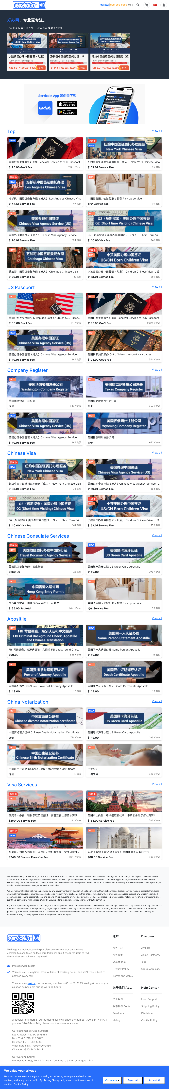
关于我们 (118, 999)
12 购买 (77, 773)
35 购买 (156, 167)
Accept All (154, 1080)
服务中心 (118, 947)
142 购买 (155, 240)
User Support (149, 999)
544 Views (154, 359)
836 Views (75, 654)
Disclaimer (147, 1013)
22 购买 (77, 276)
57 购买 (77, 203)
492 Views (154, 856)
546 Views (75, 405)
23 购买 (77, 571)
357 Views (154, 405)
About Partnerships (152, 954)
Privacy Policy (121, 968)
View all (157, 130)
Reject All (133, 1080)
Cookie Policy (21, 1084)
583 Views (154, 820)
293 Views (154, 571)
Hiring (116, 1020)
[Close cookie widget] (165, 1070)
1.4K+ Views (75, 608)
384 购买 (76, 240)
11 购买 (156, 654)
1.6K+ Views (75, 856)
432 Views (154, 773)
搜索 (143, 961)
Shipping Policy (150, 1006)
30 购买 (156, 203)
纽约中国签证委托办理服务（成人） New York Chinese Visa (110, 58)
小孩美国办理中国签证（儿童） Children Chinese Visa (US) (27, 58)
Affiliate (145, 947)
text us (31, 983)
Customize (111, 1080)
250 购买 (155, 276)
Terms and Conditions (126, 975)
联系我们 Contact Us (124, 1006)
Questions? (119, 961)
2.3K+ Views (74, 167)
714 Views (75, 737)
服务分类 (118, 954)
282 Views (75, 820)
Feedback (118, 1013)
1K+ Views (76, 322)
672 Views (154, 442)
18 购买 (77, 691)
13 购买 (156, 691)
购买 (41, 67)
